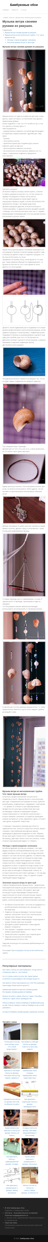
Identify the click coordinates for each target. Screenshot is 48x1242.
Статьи (23, 10)
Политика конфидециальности (16, 1215)
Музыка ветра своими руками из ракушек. (21, 32)
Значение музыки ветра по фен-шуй (20, 42)
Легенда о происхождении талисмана (21, 40)
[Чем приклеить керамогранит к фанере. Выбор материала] (12, 1183)
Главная (5, 10)
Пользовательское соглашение (26, 1213)
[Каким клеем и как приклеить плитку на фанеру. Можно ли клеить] (12, 1125)
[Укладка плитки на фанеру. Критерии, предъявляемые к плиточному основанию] (29, 1125)
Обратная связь (11, 1223)
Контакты (8, 1213)
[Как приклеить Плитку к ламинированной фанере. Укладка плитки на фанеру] (12, 1154)
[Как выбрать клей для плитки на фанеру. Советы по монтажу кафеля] (29, 1039)
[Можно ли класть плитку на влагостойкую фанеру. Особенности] (29, 1183)
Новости (14, 10)
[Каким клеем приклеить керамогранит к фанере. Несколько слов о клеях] (29, 1154)
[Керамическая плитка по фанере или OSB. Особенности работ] (12, 1097)
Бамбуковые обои (24, 5)
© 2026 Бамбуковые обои (14, 1208)
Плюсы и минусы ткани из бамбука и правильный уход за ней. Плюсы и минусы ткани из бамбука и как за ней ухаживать (23, 1005)
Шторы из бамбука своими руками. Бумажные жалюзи (23, 1012)
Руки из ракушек (17, 950)
